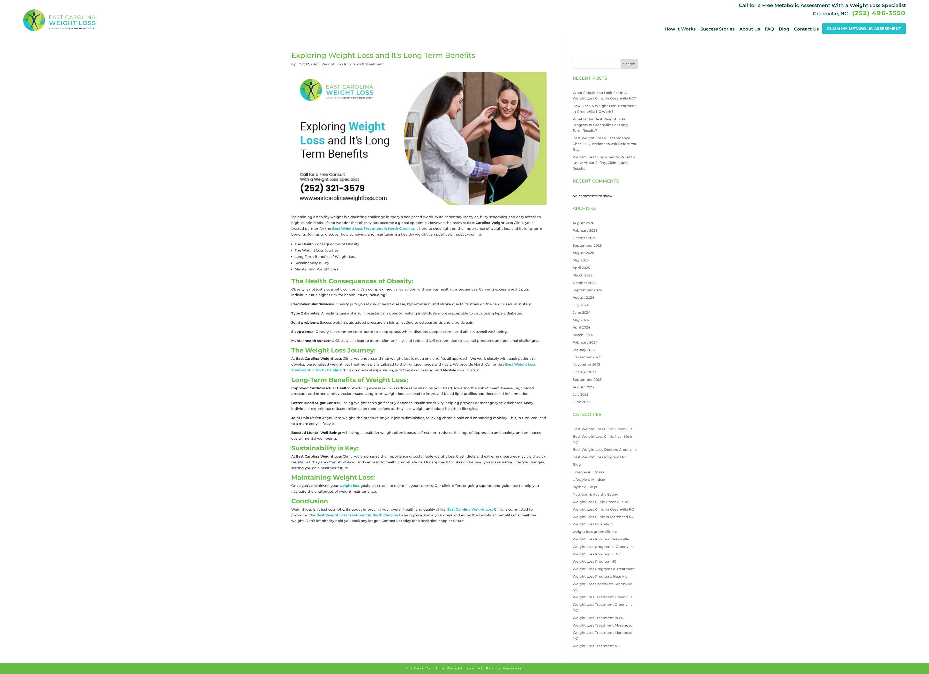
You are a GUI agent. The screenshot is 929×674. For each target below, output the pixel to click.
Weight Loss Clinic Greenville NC (601, 502)
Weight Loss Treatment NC (596, 646)
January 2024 (584, 350)
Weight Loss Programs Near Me (600, 576)
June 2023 (581, 402)
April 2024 (581, 327)
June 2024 (581, 312)
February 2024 (585, 342)
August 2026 (583, 223)
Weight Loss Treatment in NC (598, 618)
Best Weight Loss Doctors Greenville (605, 449)
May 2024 (581, 320)
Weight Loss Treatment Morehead (603, 625)
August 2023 (583, 387)
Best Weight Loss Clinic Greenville (603, 429)
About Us (749, 29)
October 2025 (584, 238)
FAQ (769, 29)
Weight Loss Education (593, 524)
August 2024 (583, 297)
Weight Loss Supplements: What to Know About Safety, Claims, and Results (604, 163)
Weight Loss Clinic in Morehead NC (603, 517)
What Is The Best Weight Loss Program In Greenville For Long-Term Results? (601, 125)
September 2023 (587, 379)
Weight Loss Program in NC (597, 554)
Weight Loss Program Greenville (601, 539)
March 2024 (583, 335)
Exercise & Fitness (588, 472)
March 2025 (582, 275)
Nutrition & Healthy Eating (596, 494)
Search (629, 64)
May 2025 (581, 260)
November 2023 (586, 364)
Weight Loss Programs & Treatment (353, 64)
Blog (784, 29)
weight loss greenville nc (595, 531)
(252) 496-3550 (879, 13)
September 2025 (587, 245)
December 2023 (586, 357)
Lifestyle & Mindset (589, 479)
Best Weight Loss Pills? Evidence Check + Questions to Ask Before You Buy (605, 144)
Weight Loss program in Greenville (603, 546)
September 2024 (587, 290)
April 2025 (581, 268)
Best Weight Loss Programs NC (600, 457)
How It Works (680, 29)
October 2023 (584, 372)
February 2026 (585, 230)
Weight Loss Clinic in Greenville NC (603, 509)
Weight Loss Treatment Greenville (603, 597)
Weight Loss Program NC (594, 561)
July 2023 (580, 394)
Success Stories (717, 29)
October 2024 (584, 283)
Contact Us (806, 29)
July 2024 (581, 305)
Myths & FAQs (585, 487)
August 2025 (583, 253)
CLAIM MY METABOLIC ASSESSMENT (864, 28)
